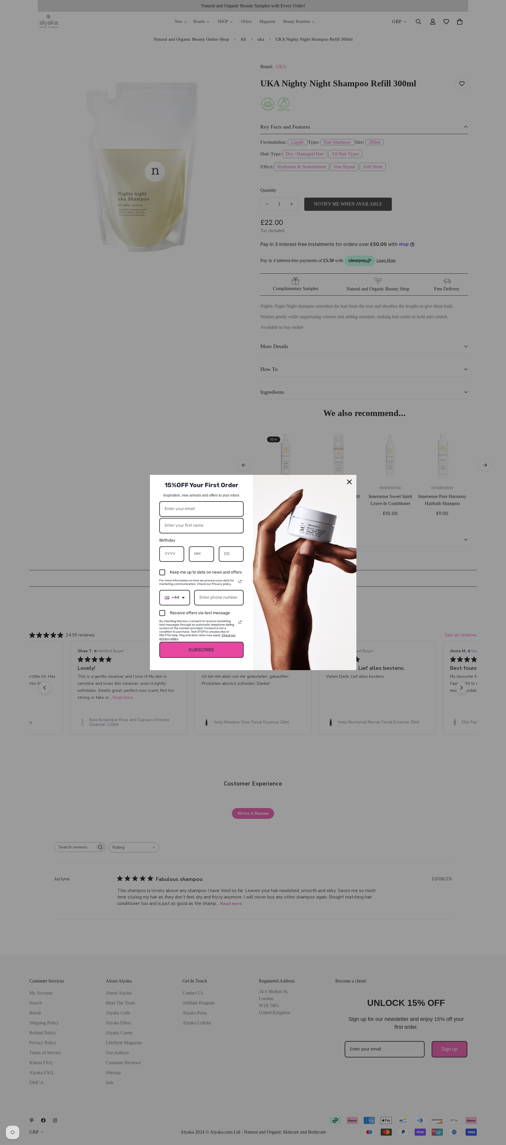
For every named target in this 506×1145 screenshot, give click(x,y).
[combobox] (174, 597)
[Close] (349, 482)
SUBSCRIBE (201, 650)
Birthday (167, 540)
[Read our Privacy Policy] (240, 581)
